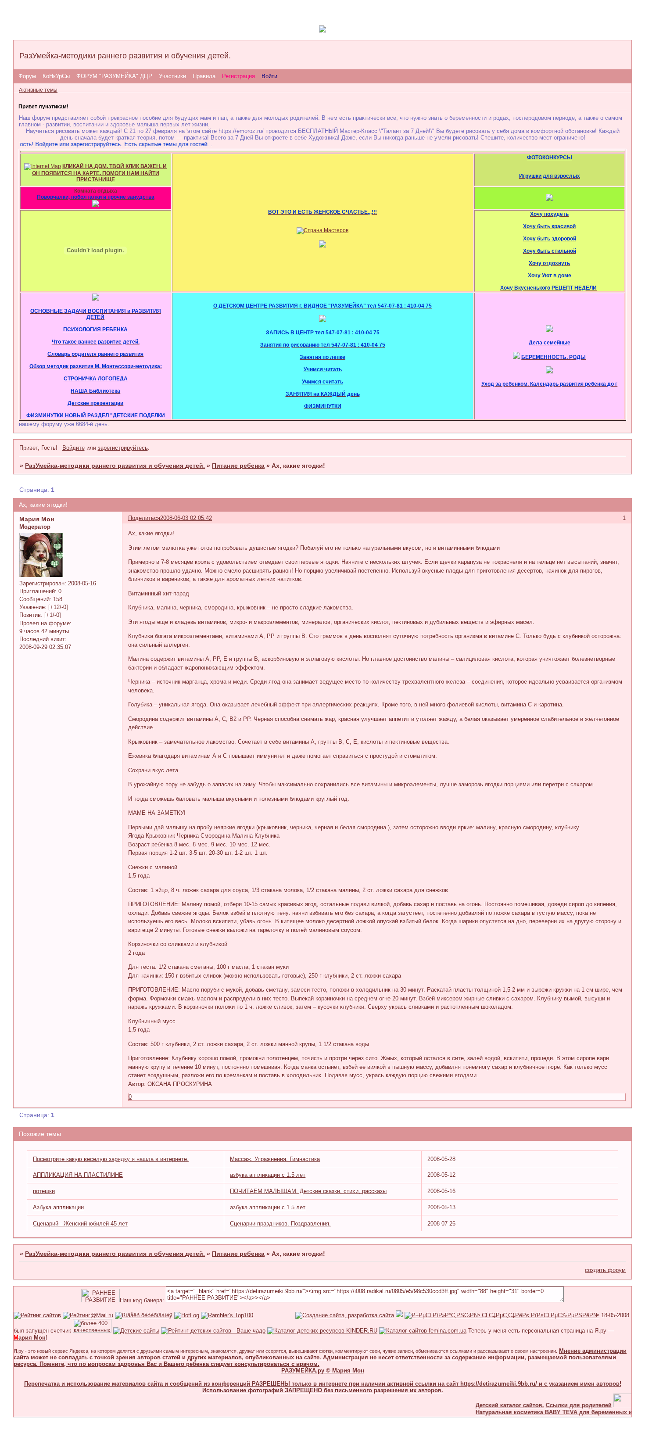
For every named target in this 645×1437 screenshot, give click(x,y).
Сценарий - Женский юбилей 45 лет (80, 1223)
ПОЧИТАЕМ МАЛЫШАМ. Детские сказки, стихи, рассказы (308, 1191)
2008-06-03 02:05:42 (186, 518)
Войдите (73, 447)
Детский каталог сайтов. (495, 1405)
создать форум (605, 1270)
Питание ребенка (238, 465)
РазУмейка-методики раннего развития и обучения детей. (115, 465)
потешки (44, 1191)
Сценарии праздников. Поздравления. (280, 1223)
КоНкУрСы (56, 76)
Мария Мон (36, 519)
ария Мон (30, 1337)
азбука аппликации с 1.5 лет (267, 1175)
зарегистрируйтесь (123, 447)
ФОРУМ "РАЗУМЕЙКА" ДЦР (114, 76)
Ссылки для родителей (564, 1405)
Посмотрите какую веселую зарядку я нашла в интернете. (111, 1159)
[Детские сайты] (618, 1405)
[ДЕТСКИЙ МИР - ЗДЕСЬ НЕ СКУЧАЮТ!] (399, 1315)
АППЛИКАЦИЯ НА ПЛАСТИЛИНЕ (78, 1175)
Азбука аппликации (58, 1207)
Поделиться (144, 518)
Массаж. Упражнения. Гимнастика (275, 1159)
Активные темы (38, 90)
